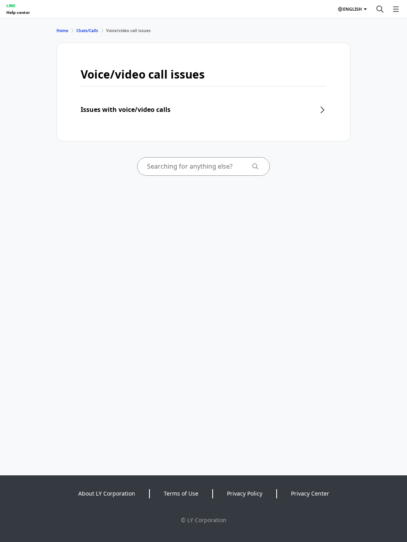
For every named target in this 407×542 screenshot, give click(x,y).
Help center (18, 12)
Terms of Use (181, 493)
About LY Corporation (106, 493)
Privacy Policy (244, 493)
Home (62, 30)
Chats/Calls (87, 30)
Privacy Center (310, 493)
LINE (11, 5)
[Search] (380, 9)
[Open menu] (396, 9)
